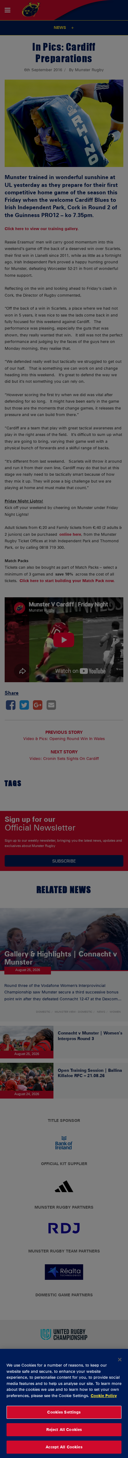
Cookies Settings (63, 1411)
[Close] (120, 1359)
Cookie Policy (104, 1395)
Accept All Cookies (64, 1446)
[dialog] (64, 1403)
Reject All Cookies (64, 1429)
